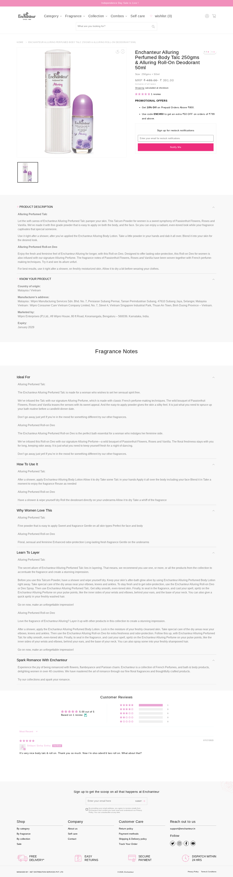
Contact (72, 838)
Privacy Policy (193, 872)
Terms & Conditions (208, 872)
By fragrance (24, 833)
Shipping (139, 88)
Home (20, 42)
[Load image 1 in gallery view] (28, 172)
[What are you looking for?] (153, 26)
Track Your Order (128, 844)
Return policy (126, 828)
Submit (138, 801)
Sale (19, 844)
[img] (27, 740)
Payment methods (129, 833)
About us (72, 828)
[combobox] (116, 26)
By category (23, 828)
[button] (52, 16)
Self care (72, 833)
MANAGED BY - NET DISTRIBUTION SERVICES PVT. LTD (40, 872)
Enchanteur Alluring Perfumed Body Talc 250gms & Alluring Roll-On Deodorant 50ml (82, 42)
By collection (23, 838)
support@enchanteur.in (182, 828)
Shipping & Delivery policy (133, 838)
